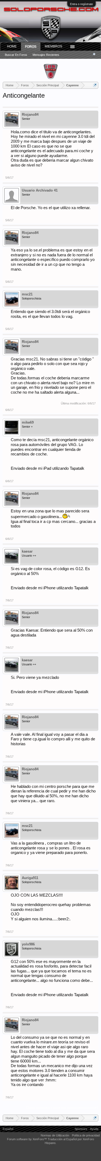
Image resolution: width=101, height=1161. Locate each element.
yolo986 (28, 944)
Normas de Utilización (55, 1135)
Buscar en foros (16, 54)
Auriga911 (30, 878)
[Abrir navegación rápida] (95, 85)
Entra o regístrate (81, 4)
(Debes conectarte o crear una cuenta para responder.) (62, 1107)
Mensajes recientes (46, 54)
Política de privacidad (86, 1135)
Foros (30, 47)
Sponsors (81, 1129)
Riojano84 (30, 115)
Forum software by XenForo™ (27, 1139)
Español (8, 1129)
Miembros (53, 46)
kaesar (27, 551)
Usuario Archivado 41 (40, 190)
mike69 (28, 422)
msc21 (27, 294)
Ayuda (94, 1129)
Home (12, 46)
